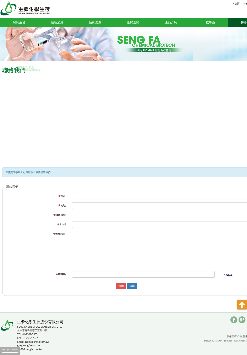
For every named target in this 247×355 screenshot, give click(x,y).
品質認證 (95, 22)
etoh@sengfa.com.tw (37, 341)
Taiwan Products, (223, 340)
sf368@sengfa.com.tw (29, 349)
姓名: (63, 196)
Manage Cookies (10, 349)
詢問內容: (61, 234)
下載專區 (209, 22)
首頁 (236, 3)
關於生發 (19, 22)
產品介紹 (171, 22)
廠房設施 (133, 22)
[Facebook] (234, 320)
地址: (63, 205)
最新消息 (57, 22)
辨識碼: (62, 274)
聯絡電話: (61, 215)
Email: (62, 224)
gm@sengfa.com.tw (28, 345)
